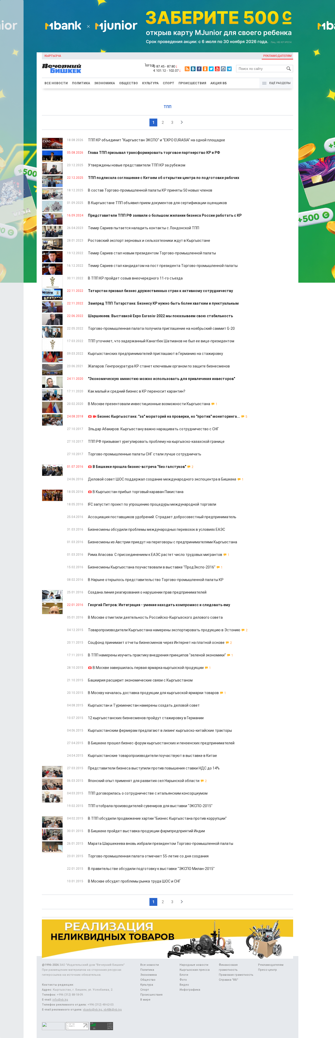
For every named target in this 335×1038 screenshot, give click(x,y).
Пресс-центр (267, 970)
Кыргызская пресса (195, 970)
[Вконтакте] (193, 68)
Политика (81, 83)
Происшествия (192, 83)
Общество (128, 83)
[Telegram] (229, 68)
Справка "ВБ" (228, 979)
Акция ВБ (218, 83)
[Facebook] (199, 68)
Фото (183, 979)
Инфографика (190, 989)
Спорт (168, 83)
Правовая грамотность (236, 974)
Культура (150, 83)
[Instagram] (223, 68)
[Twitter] (211, 68)
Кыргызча (52, 56)
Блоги (184, 974)
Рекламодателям (277, 56)
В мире (145, 999)
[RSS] (187, 68)
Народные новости (194, 965)
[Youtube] (217, 68)
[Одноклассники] (205, 68)
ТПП (167, 107)
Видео (184, 984)
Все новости (56, 83)
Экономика (104, 83)
